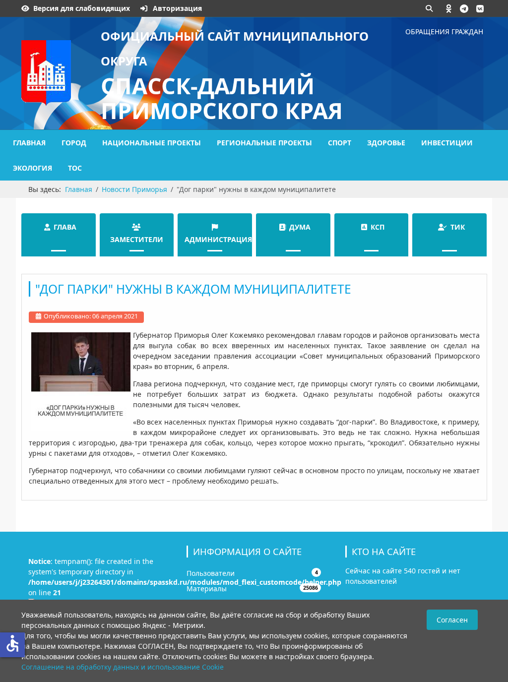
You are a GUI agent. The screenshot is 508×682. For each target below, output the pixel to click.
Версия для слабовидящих (81, 8)
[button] (449, 8)
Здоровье (386, 142)
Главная (29, 142)
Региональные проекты (264, 142)
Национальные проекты (151, 142)
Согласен (452, 619)
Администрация (218, 239)
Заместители (136, 239)
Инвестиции (447, 142)
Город (74, 142)
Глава (65, 227)
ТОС (75, 168)
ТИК (457, 227)
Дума (300, 227)
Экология (32, 168)
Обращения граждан (444, 31)
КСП (377, 227)
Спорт (339, 142)
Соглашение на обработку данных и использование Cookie (122, 667)
